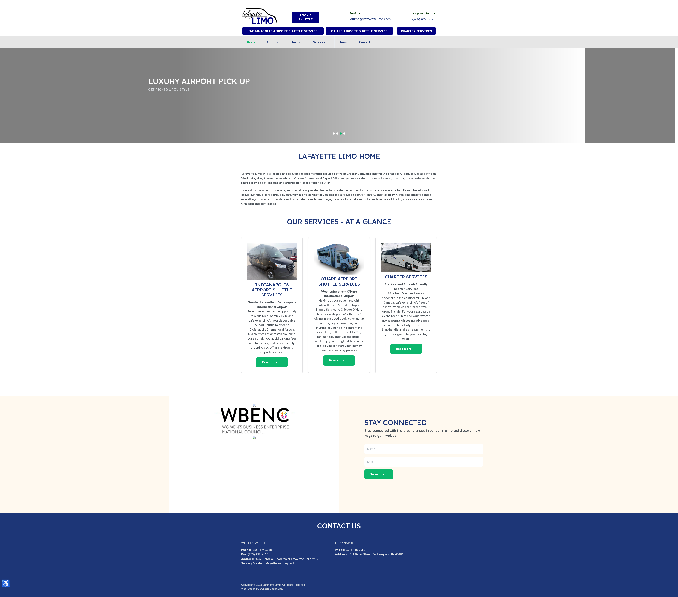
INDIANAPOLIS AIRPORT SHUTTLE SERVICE (282, 31)
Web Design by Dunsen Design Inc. (262, 588)
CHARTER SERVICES (416, 31)
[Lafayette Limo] (259, 16)
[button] (273, 42)
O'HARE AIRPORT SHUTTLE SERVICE (359, 31)
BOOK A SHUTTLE (305, 17)
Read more (270, 362)
